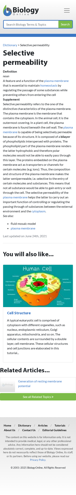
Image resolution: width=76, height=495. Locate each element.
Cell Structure (19, 313)
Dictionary (10, 45)
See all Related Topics (37, 397)
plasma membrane (56, 80)
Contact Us (28, 430)
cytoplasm (38, 211)
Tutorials (60, 425)
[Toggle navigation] (67, 10)
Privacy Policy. (38, 459)
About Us (9, 430)
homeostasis (48, 85)
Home (7, 425)
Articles (43, 425)
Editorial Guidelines (54, 430)
